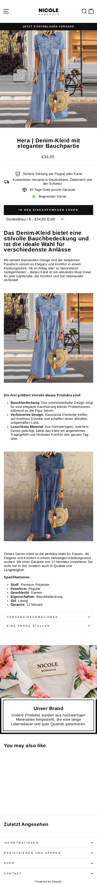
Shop (9, 862)
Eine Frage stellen (28, 625)
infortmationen (21, 842)
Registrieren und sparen (32, 852)
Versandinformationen (32, 616)
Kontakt (13, 873)
